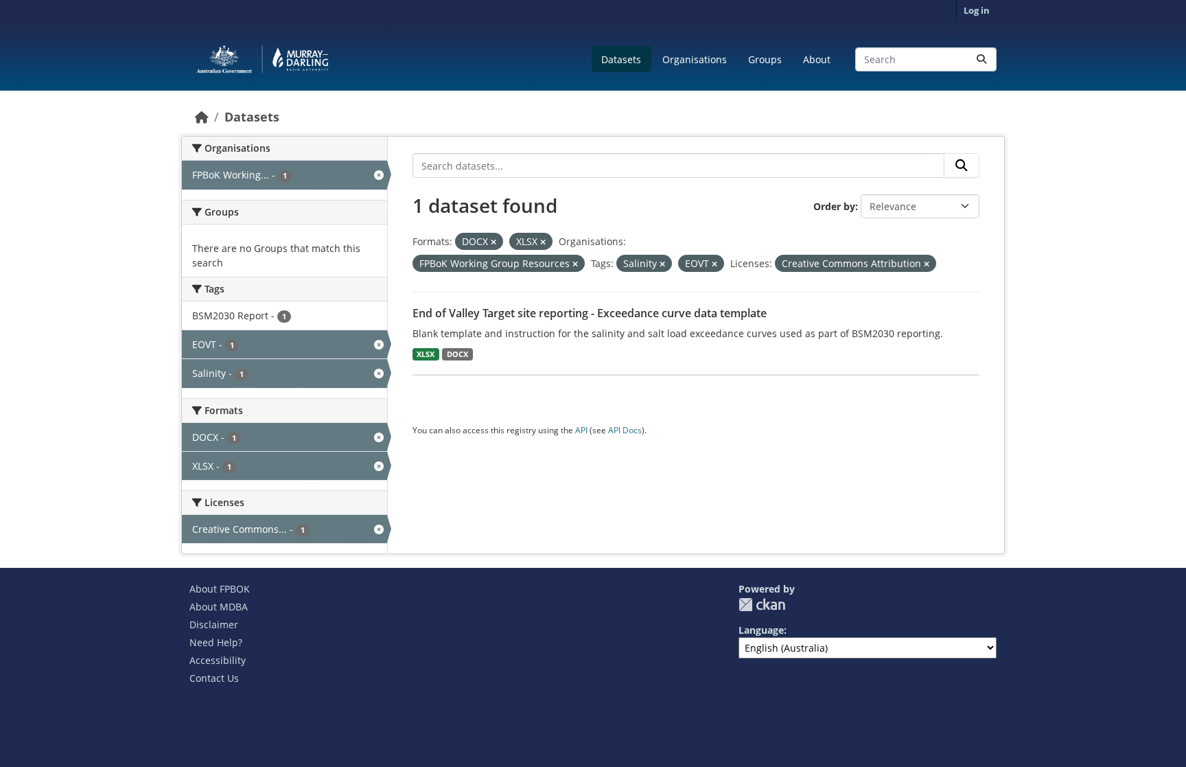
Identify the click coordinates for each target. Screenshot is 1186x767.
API (581, 430)
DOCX (457, 354)
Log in (977, 10)
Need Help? (215, 642)
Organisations (694, 59)
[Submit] (981, 59)
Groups (765, 59)
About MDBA (218, 606)
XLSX (425, 354)
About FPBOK (219, 588)
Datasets (621, 59)
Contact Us (214, 678)
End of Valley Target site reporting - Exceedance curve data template (589, 313)
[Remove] (493, 242)
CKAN (762, 604)
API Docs (625, 430)
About (816, 59)
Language (761, 630)
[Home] (202, 116)
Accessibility (217, 660)
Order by (834, 206)
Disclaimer (213, 624)
